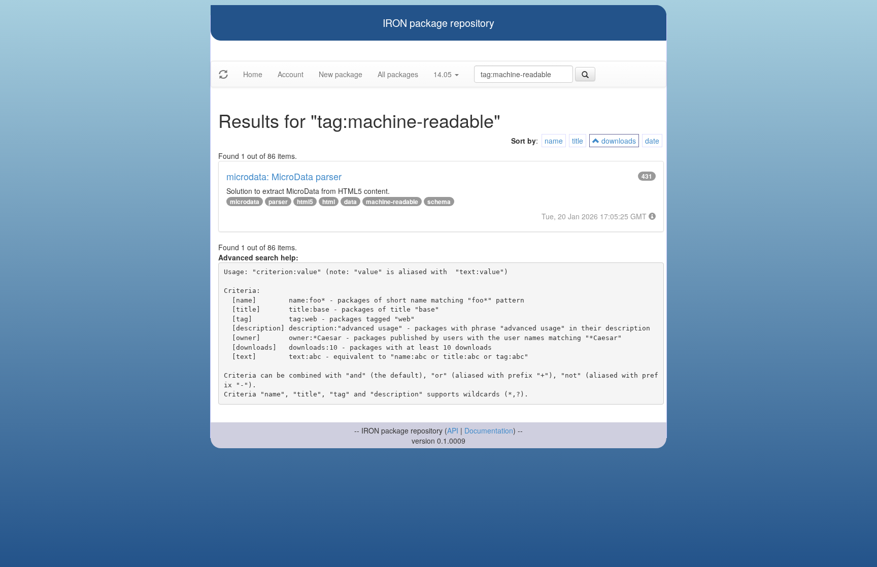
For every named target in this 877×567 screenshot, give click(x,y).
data (350, 201)
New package (340, 74)
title (577, 141)
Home (252, 74)
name (554, 141)
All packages (398, 74)
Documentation (488, 430)
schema (439, 201)
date (652, 141)
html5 (305, 201)
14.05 (443, 74)
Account (290, 74)
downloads (617, 141)
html (328, 201)
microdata (244, 201)
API (452, 430)
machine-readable (392, 201)
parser (278, 201)
